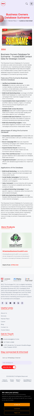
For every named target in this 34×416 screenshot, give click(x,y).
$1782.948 (14, 265)
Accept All (17, 404)
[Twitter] (6, 303)
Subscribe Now (7, 367)
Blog (2, 324)
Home (4, 21)
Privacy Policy (12, 380)
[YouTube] (10, 303)
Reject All (17, 412)
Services (3, 316)
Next (29, 37)
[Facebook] (2, 303)
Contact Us (4, 327)
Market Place (12, 21)
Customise (17, 408)
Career (3, 321)
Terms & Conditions (5, 380)
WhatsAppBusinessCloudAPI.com (15, 251)
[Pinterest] (14, 303)
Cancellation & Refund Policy (27, 380)
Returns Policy (18, 380)
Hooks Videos (5, 330)
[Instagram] (22, 303)
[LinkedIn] (18, 303)
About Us (4, 313)
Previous (4, 37)
